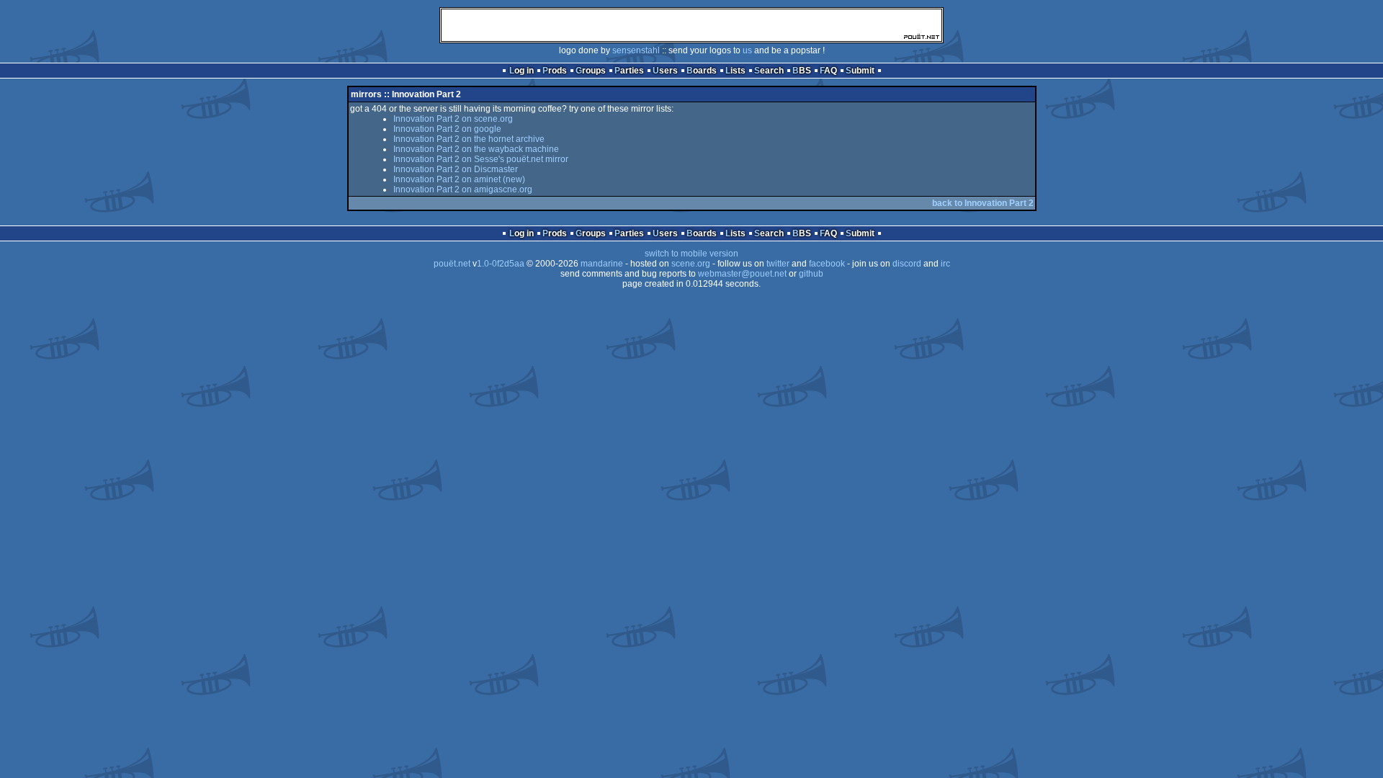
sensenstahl (636, 50)
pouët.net (452, 264)
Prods (554, 71)
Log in (521, 71)
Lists (735, 71)
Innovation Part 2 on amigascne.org (462, 189)
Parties (629, 71)
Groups (591, 71)
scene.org (690, 264)
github (811, 274)
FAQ (828, 71)
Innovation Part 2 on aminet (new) (459, 179)
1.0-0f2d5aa (500, 264)
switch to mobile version (691, 254)
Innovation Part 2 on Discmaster (455, 169)
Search (769, 71)
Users (665, 71)
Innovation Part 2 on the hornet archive (469, 139)
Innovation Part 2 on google (447, 129)
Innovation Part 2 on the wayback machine (476, 149)
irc (945, 264)
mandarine (602, 264)
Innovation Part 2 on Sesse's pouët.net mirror (480, 159)
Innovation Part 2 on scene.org (453, 119)
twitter (777, 264)
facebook (827, 264)
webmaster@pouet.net (742, 274)
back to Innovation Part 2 (983, 203)
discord (906, 264)
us (747, 50)
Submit (860, 71)
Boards (701, 71)
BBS (801, 71)
